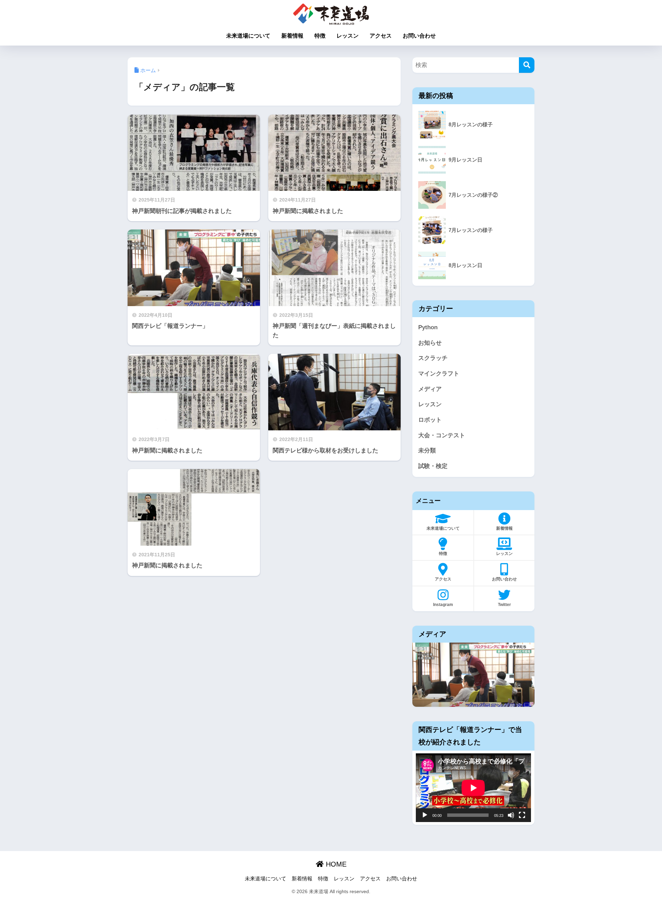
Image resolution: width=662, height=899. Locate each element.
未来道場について (248, 36)
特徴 (319, 36)
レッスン (348, 36)
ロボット (430, 420)
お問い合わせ (419, 36)
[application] (473, 787)
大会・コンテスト (441, 435)
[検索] (526, 65)
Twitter (504, 604)
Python (428, 327)
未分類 (427, 450)
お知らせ (430, 343)
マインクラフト (438, 373)
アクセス (381, 36)
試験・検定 (433, 466)
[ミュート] (511, 815)
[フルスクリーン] (522, 815)
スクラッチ (433, 358)
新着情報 (292, 36)
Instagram (443, 604)
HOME (335, 864)
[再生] (424, 815)
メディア (430, 389)
